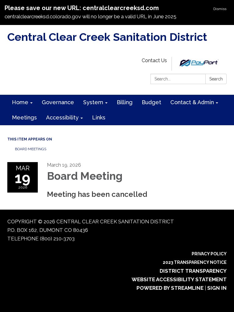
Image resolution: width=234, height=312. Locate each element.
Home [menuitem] (20, 102)
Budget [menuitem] (151, 102)
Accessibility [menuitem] (62, 117)
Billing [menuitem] (125, 102)
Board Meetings (30, 149)
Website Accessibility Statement (179, 279)
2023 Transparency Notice (195, 262)
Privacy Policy (209, 253)
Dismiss (219, 9)
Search (216, 78)
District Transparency (193, 271)
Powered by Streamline (170, 288)
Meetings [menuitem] (24, 117)
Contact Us (154, 60)
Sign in (217, 288)
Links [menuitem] (98, 117)
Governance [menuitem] (58, 102)
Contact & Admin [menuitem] (192, 102)
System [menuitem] (93, 102)
